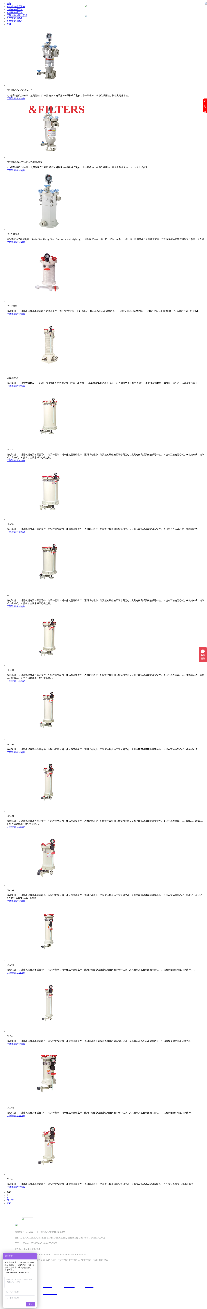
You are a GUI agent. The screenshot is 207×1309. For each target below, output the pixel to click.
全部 (9, 3)
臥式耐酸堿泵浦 (15, 9)
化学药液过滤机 (15, 18)
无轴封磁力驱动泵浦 (17, 15)
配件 (9, 24)
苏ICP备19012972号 (69, 1260)
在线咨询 (20, 98)
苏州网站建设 (101, 1260)
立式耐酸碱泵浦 (15, 12)
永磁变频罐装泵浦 (16, 6)
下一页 (10, 1200)
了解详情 (11, 98)
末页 (9, 1203)
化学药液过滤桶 (15, 21)
